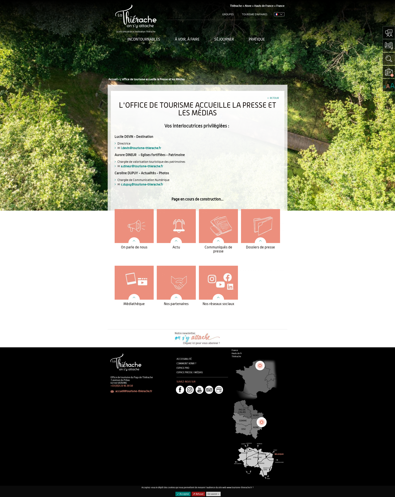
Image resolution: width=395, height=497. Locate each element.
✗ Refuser (198, 494)
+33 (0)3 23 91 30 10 (121, 386)
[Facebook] (180, 390)
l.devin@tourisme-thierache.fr (141, 148)
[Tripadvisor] (209, 390)
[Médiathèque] (134, 292)
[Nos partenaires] (176, 292)
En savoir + (213, 494)
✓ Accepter (183, 494)
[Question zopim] (389, 32)
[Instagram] (190, 390)
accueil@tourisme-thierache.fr (133, 391)
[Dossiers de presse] (260, 236)
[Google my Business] (219, 390)
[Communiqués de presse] (218, 236)
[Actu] (176, 236)
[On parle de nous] (134, 236)
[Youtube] (199, 390)
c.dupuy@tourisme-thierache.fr (142, 184)
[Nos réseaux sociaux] (218, 292)
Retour (274, 98)
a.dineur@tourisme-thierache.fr (142, 166)
